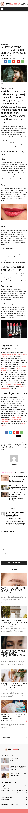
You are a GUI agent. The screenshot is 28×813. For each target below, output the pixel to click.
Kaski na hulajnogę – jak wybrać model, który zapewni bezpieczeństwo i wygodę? (18, 487)
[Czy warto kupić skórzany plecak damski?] (5, 775)
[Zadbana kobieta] (5, 760)
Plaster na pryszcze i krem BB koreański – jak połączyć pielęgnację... (13, 590)
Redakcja (6, 58)
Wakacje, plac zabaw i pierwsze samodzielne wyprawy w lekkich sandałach (14, 686)
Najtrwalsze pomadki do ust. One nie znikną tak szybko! (21, 446)
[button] (26, 9)
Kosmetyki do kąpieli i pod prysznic (9, 804)
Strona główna (4, 42)
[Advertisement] (14, 26)
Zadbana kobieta (15, 758)
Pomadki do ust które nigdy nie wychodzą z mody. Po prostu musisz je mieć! (7, 447)
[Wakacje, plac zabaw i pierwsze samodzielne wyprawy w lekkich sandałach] (14, 675)
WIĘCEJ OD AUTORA (19, 472)
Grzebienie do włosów (6, 797)
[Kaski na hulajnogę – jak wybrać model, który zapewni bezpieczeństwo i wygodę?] (5, 487)
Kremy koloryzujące (6, 786)
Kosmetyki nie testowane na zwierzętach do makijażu (18, 766)
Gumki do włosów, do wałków (8, 795)
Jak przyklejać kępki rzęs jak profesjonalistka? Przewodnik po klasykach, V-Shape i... (13, 654)
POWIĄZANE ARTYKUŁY (7, 472)
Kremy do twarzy (5, 799)
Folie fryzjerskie (5, 788)
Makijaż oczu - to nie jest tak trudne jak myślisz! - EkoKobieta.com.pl (15, 514)
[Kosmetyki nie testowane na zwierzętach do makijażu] (5, 768)
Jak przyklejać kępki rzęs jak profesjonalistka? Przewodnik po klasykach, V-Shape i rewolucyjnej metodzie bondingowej (18, 496)
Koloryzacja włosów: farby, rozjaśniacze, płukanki (13, 792)
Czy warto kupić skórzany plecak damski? (18, 774)
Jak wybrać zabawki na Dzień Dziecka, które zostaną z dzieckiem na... (13, 716)
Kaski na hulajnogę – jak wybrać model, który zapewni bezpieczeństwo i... (14, 622)
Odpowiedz (8, 526)
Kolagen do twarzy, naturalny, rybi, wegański (12, 790)
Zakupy (6, 44)
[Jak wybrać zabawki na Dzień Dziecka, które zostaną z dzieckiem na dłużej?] (14, 706)
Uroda (2, 44)
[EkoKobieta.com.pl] (14, 3)
